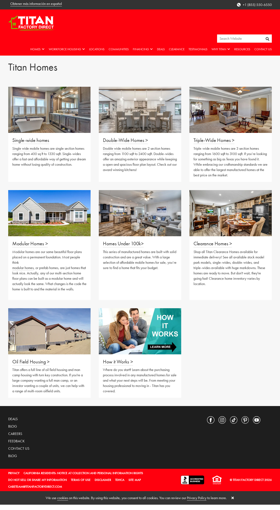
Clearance (176, 49)
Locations (97, 49)
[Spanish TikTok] (268, 420)
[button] (37, 49)
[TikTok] (233, 420)
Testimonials (198, 49)
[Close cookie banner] (232, 498)
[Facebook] (210, 420)
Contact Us (263, 49)
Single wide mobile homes (30, 148)
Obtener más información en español (36, 3)
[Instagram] (222, 420)
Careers (15, 433)
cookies (62, 497)
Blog (12, 426)
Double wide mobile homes (122, 148)
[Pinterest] (245, 420)
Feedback (16, 441)
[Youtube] (256, 420)
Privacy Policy (196, 497)
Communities (119, 49)
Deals (161, 49)
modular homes (23, 267)
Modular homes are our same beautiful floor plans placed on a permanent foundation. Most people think (47, 257)
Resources (242, 49)
